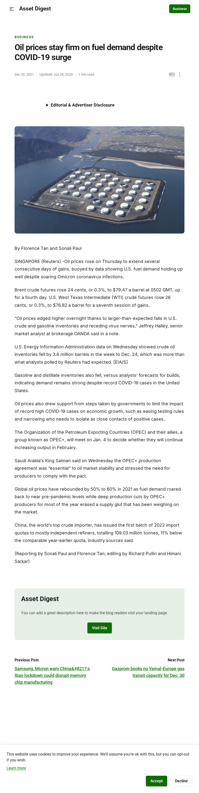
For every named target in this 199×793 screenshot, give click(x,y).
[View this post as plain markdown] (172, 75)
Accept (156, 781)
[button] (11, 8)
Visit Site (99, 628)
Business (180, 9)
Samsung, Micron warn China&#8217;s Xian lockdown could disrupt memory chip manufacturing (52, 675)
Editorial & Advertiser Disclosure (83, 105)
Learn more (16, 768)
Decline (181, 781)
